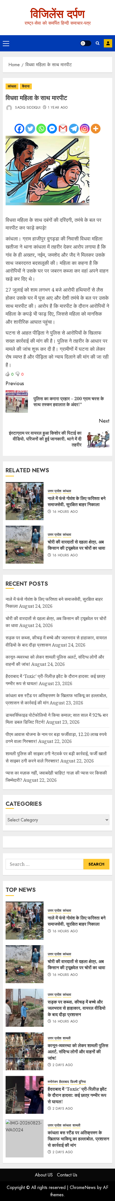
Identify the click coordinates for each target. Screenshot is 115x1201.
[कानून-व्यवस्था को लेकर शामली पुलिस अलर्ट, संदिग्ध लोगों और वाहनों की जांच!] (25, 1051)
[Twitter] (30, 129)
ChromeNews (83, 1187)
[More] (95, 129)
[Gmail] (63, 129)
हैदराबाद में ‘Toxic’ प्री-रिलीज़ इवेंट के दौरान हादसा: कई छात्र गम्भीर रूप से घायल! (77, 1095)
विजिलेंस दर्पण (57, 14)
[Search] (97, 43)
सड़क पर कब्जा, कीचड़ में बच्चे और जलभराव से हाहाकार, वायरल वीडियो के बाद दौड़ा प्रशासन (77, 1008)
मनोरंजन (53, 1082)
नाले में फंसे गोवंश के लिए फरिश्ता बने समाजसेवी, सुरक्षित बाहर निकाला (77, 501)
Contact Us (67, 1175)
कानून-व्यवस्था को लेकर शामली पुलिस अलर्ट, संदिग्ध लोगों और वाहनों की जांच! (78, 1051)
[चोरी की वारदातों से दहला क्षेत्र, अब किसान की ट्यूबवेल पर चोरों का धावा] (25, 545)
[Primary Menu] (6, 43)
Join (108, 43)
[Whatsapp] (41, 129)
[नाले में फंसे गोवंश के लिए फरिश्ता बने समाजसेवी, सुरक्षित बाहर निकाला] (25, 501)
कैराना (26, 86)
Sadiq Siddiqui (27, 107)
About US (44, 1175)
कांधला (12, 86)
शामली (67, 1038)
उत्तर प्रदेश (54, 491)
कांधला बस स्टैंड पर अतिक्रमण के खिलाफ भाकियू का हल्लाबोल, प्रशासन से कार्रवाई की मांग (78, 1138)
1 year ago (58, 108)
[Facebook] (19, 129)
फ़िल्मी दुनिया (78, 1082)
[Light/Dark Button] (85, 43)
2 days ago (62, 1065)
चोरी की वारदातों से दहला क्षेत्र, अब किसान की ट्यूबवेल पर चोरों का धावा (76, 545)
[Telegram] (74, 129)
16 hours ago (65, 512)
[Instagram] (85, 129)
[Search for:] (44, 864)
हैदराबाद (64, 1082)
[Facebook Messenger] (52, 129)
